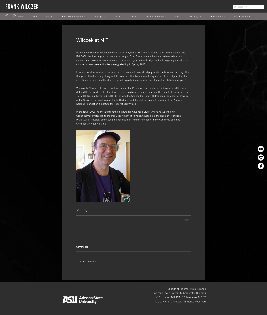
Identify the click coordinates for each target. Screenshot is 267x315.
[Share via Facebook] (77, 210)
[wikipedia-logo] (261, 157)
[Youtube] (261, 149)
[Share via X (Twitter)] (85, 210)
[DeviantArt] (261, 166)
